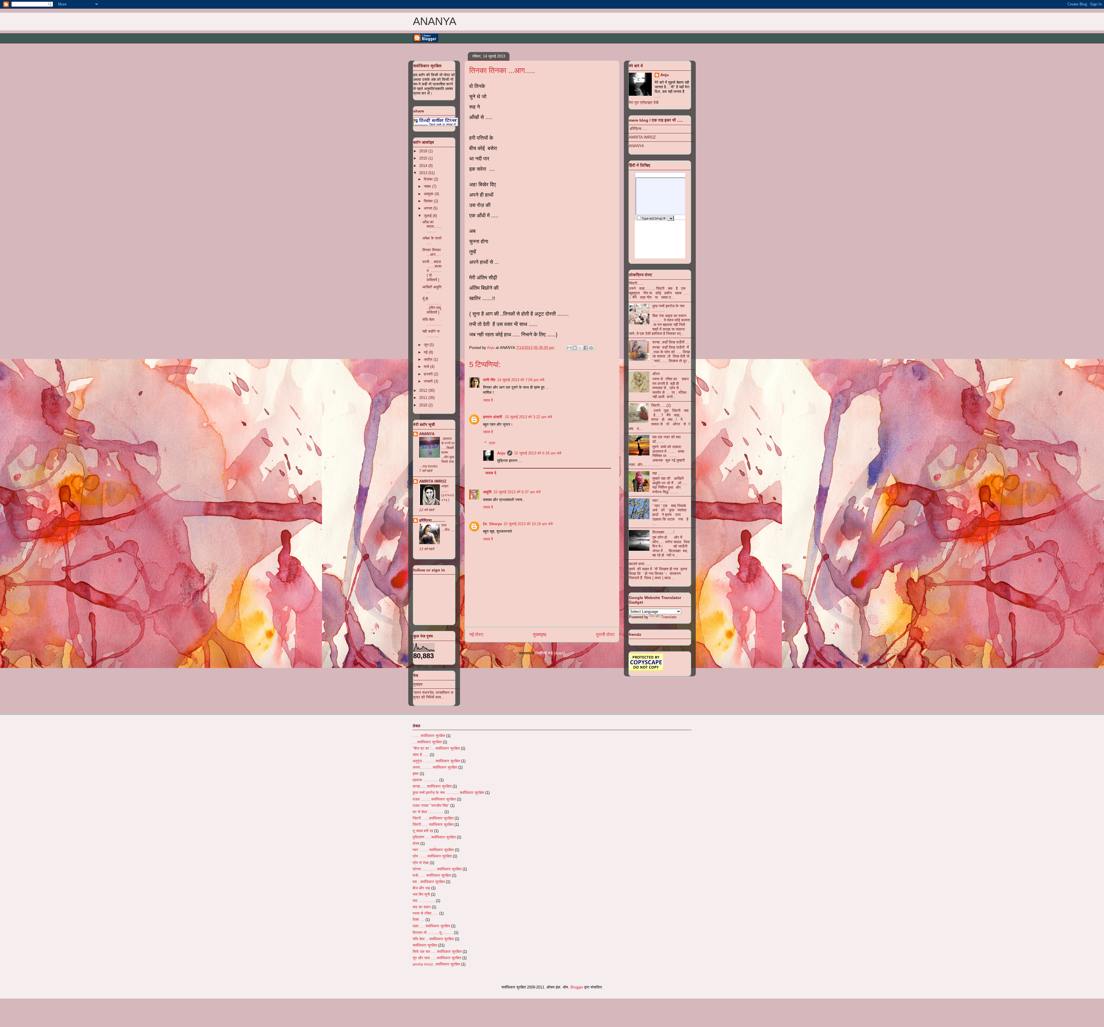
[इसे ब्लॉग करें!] (575, 348)
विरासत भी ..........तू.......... (433, 932)
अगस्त (428, 208)
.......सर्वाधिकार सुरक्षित (429, 736)
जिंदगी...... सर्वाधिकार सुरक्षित (433, 824)
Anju (501, 453)
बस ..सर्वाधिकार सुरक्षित (429, 882)
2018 (423, 151)
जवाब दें (488, 400)
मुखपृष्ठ (418, 684)
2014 (423, 166)
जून (427, 345)
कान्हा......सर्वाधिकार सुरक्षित (432, 786)
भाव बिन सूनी (421, 894)
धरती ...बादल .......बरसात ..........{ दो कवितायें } (432, 271)
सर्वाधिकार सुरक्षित (425, 945)
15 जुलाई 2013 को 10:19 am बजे (528, 524)
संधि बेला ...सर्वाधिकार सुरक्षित (433, 939)
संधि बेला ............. (432, 321)
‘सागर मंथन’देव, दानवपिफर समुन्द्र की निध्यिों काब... (433, 694)
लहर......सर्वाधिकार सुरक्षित (431, 926)
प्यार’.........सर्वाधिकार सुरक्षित (433, 850)
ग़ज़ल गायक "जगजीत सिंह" (431, 805)
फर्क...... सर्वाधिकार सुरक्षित (432, 875)
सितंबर (429, 201)
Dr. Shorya (492, 524)
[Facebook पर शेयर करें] (586, 348)
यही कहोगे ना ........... (431, 333)
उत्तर (492, 443)
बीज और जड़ (421, 888)
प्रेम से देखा (421, 863)
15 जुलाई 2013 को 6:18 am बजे (537, 453)
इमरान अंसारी (493, 417)
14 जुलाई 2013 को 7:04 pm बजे (520, 380)
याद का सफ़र (422, 907)
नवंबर (428, 186)
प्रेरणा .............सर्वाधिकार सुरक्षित (437, 869)
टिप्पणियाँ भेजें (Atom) (550, 653)
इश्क (416, 773)
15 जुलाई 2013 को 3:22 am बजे (528, 417)
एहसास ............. (425, 780)
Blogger (576, 987)
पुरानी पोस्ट (605, 634)
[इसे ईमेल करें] (569, 348)
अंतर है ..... (421, 755)
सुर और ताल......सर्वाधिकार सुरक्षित (437, 958)
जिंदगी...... (636, 283)
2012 (423, 390)
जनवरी (429, 381)
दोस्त (416, 843)
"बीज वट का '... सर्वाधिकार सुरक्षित (436, 748)
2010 (423, 405)
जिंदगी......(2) (661, 405)
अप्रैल (429, 359)
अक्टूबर (429, 194)
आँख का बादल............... (432, 226)
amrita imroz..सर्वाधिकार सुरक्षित (436, 964)
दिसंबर (429, 179)
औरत (656, 374)
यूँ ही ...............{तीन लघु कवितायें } (432, 305)
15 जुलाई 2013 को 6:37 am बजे (516, 492)
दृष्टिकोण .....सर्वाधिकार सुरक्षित (434, 837)
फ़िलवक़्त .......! (663, 532)
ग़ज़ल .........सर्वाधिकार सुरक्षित (434, 799)
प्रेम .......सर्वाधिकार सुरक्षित (432, 856)
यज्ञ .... (657, 473)
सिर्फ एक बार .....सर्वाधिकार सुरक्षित (437, 951)
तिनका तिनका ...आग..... (431, 252)
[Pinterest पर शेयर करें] (591, 348)
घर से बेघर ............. (428, 812)
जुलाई (428, 216)
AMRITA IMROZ (432, 481)
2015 (423, 158)
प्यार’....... (659, 500)
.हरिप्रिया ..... (638, 128)
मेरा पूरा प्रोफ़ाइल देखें (643, 102)
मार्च (427, 366)
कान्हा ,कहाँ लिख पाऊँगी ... (670, 342)
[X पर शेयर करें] (580, 348)
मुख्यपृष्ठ (540, 634)
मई (426, 352)
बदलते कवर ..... (640, 564)
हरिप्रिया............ (432, 520)
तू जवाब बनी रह (423, 831)
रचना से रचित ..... (425, 913)
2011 (423, 398)
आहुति (487, 492)
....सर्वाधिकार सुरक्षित (427, 742)
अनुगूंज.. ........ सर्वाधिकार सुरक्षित (436, 761)
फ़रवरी (429, 374)
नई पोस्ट (476, 634)
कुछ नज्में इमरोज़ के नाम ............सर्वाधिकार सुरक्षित (448, 792)
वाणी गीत (489, 380)
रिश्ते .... (418, 919)
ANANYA (434, 21)
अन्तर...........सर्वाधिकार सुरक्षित (435, 767)
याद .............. (424, 901)
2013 (423, 173)
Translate (668, 617)
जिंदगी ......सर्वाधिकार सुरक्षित (433, 818)
